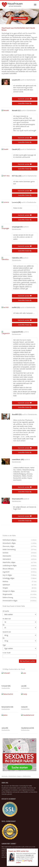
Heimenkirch (19, 559)
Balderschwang (19, 597)
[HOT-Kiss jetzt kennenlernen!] (6, 178)
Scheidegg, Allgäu (19, 578)
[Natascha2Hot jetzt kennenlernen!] (10, 699)
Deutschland (12, 776)
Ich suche (6, 611)
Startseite (4, 776)
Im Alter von (7, 619)
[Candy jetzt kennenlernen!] (29, 699)
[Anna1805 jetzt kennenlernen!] (6, 416)
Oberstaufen (19, 556)
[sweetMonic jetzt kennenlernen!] (6, 461)
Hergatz (19, 588)
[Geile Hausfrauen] (12, 4)
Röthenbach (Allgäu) (19, 540)
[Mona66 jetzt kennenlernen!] (6, 112)
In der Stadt (6, 653)
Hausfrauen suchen (28, 661)
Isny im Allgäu (19, 575)
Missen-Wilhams (19, 569)
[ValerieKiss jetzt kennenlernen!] (6, 260)
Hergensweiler (19, 594)
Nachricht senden (24, 99)
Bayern (19, 776)
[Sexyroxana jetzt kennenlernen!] (6, 501)
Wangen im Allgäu (19, 591)
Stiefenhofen (30, 80)
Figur (4, 645)
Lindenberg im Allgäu (19, 565)
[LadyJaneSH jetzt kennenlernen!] (6, 334)
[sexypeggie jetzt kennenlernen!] (6, 229)
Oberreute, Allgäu (19, 546)
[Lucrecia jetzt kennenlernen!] (6, 204)
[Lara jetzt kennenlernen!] (29, 678)
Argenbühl (19, 572)
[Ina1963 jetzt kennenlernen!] (6, 309)
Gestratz (19, 553)
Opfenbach (19, 585)
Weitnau (19, 581)
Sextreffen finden (24, 103)
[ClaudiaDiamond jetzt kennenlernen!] (29, 720)
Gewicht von (7, 632)
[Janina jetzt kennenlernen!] (10, 720)
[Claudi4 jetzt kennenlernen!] (6, 151)
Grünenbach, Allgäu (19, 543)
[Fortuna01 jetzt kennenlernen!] (10, 678)
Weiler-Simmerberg (19, 549)
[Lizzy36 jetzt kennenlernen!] (6, 82)
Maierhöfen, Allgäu (19, 562)
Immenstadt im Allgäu (19, 601)
